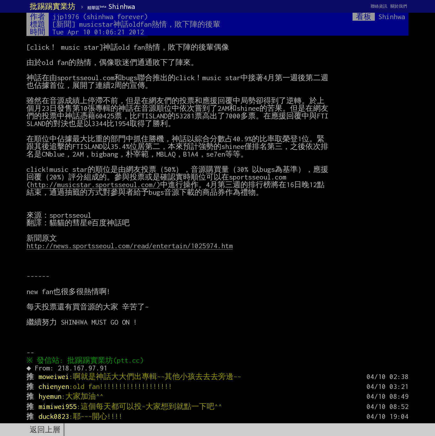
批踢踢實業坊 (52, 6)
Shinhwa (111, 6)
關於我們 (398, 6)
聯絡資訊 (379, 6)
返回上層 (45, 429)
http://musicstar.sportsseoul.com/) (95, 184)
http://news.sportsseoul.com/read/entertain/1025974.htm (129, 246)
